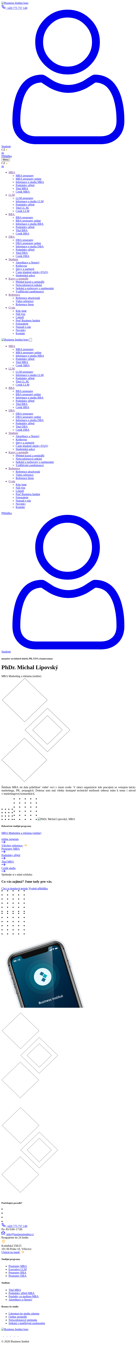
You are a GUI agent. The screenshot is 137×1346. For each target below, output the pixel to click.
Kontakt (20, 333)
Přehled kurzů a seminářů (30, 281)
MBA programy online (28, 178)
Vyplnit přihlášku (38, 888)
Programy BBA (17, 1272)
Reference (14, 294)
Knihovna (21, 265)
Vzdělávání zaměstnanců (30, 291)
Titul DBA (22, 252)
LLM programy (24, 198)
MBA (12, 172)
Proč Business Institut (28, 320)
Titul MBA (22, 188)
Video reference (25, 301)
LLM (12, 194)
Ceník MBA (23, 191)
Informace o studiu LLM (30, 201)
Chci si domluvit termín (14, 888)
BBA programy (24, 217)
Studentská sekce (25, 275)
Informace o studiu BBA (30, 223)
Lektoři (20, 317)
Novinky (21, 330)
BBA (12, 214)
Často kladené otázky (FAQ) (32, 272)
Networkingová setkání (29, 285)
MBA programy (25, 175)
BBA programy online (28, 220)
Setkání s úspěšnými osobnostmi (27, 1323)
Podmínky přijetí (25, 185)
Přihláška (6, 156)
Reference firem (25, 304)
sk (2, 152)
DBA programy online (28, 243)
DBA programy (24, 240)
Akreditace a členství (27, 262)
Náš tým (20, 314)
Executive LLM (18, 1269)
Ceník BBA (22, 233)
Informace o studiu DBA (30, 246)
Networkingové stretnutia (23, 1319)
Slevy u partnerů (25, 268)
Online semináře (18, 1316)
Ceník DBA (22, 256)
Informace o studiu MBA (30, 182)
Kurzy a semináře (18, 278)
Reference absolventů (28, 297)
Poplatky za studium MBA (24, 1296)
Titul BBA (22, 230)
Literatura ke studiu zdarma (24, 1313)
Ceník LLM (22, 211)
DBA (12, 236)
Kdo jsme (21, 310)
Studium (13, 259)
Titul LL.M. (22, 207)
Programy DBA (18, 1275)
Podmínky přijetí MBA (22, 1293)
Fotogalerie (22, 323)
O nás (12, 307)
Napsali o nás (23, 326)
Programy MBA (18, 1266)
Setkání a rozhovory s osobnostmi (35, 288)
